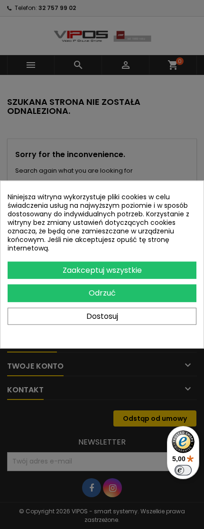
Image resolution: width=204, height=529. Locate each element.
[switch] (183, 470)
